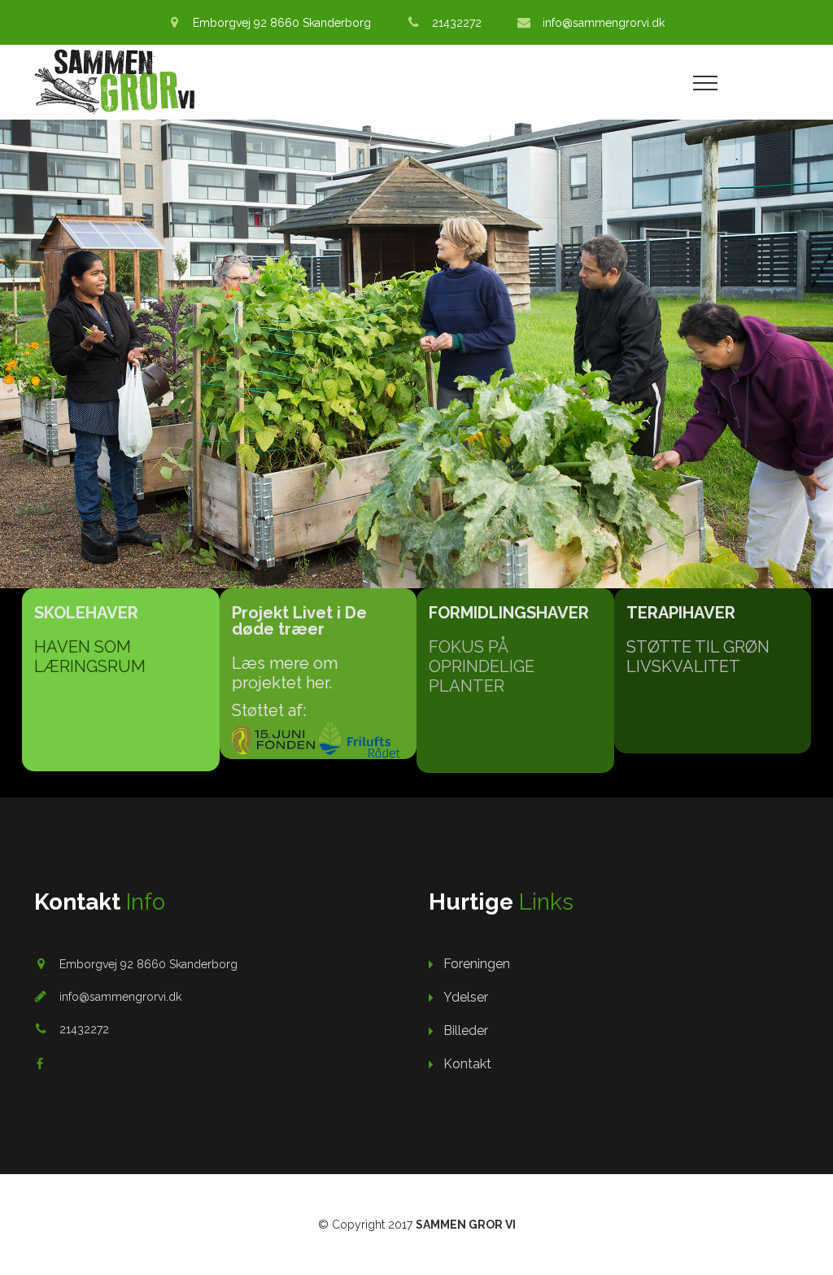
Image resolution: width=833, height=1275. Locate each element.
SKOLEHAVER (86, 612)
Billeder (465, 1030)
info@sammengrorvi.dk (604, 22)
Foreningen (476, 964)
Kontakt (467, 1064)
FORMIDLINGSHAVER (509, 612)
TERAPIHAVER (680, 612)
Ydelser (465, 997)
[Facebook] (40, 1063)
